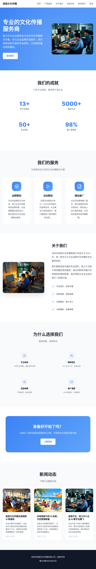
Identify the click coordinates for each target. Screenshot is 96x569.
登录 (91, 3)
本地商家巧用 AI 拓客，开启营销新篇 (48, 517)
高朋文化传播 (10, 3)
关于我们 (59, 3)
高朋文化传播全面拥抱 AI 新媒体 (16, 517)
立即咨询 (48, 441)
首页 (39, 3)
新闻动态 (70, 3)
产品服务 (48, 3)
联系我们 (82, 3)
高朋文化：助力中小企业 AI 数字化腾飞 (78, 517)
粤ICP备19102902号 (48, 561)
